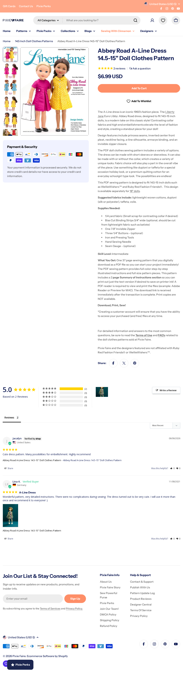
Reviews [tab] (9, 417)
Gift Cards (9, 6)
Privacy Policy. (74, 608)
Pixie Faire (19, 656)
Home (7, 41)
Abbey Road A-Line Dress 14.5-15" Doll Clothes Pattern (32, 460)
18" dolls (135, 191)
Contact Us (26, 6)
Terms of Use (143, 335)
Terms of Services (50, 608)
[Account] (152, 20)
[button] (172, 468)
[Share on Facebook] (113, 363)
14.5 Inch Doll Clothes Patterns (34, 41)
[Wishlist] (163, 20)
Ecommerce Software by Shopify (47, 656)
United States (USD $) (163, 4)
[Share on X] (124, 363)
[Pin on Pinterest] (134, 363)
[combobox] (86, 20)
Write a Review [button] (168, 390)
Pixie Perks (43, 6)
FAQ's (161, 335)
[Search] (135, 20)
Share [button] (10, 468)
